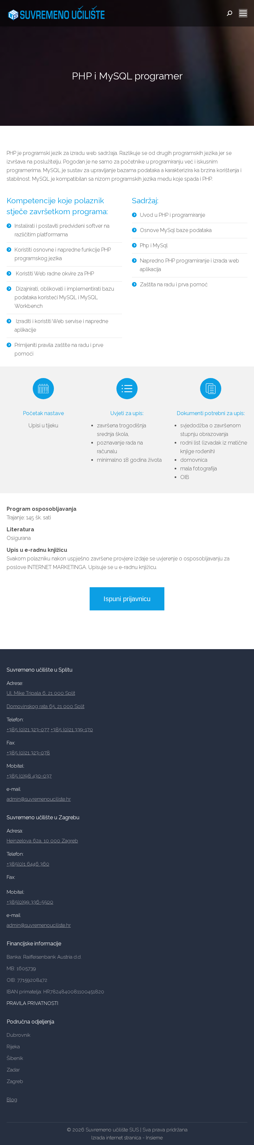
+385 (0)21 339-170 (72, 730)
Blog (12, 1100)
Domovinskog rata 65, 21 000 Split (45, 706)
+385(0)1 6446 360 (28, 864)
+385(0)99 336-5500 (30, 902)
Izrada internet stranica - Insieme (127, 1138)
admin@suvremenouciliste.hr (39, 799)
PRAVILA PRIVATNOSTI (33, 1003)
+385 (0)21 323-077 (28, 730)
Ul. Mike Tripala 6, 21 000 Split (41, 693)
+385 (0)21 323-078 (28, 753)
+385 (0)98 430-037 (29, 776)
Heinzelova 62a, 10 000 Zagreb (42, 841)
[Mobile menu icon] (243, 13)
